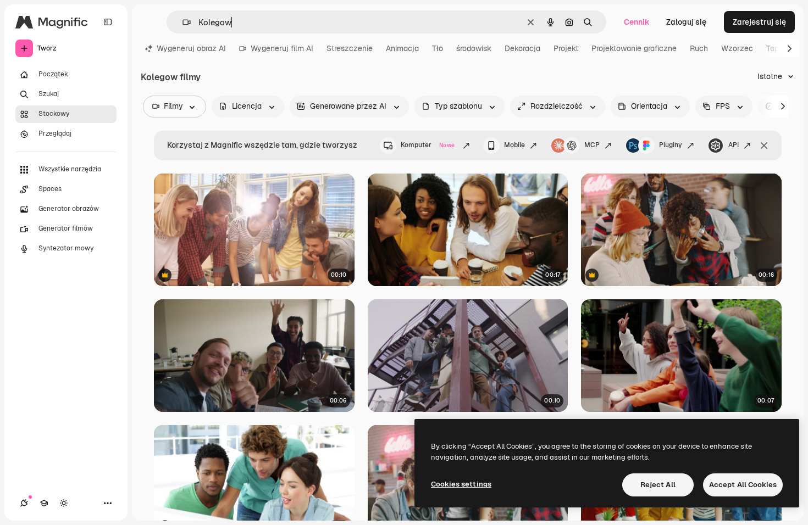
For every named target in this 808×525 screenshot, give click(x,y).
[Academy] (44, 503)
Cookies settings (461, 484)
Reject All (658, 484)
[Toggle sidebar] (108, 22)
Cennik (637, 22)
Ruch (699, 48)
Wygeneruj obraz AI (191, 48)
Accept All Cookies (743, 484)
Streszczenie (349, 48)
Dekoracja (522, 48)
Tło (437, 48)
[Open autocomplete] (182, 22)
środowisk (473, 48)
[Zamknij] (764, 145)
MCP (592, 145)
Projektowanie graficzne (634, 48)
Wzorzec (737, 48)
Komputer (428, 145)
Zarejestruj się (759, 22)
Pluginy (670, 145)
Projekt (566, 48)
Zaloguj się (686, 22)
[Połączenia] (24, 503)
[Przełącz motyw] (64, 503)
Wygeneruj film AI (282, 48)
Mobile (514, 145)
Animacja (402, 48)
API (733, 145)
